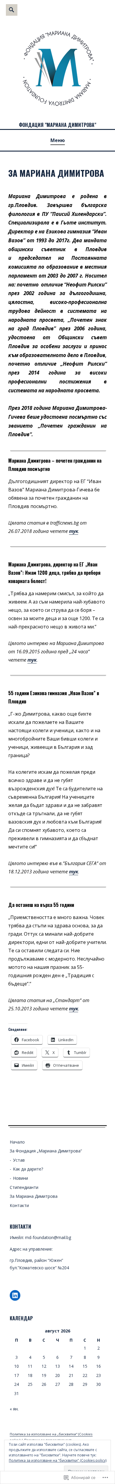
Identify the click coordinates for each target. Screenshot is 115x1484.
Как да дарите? (28, 1169)
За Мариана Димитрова (34, 1196)
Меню (57, 140)
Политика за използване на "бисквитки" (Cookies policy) (57, 1460)
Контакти (19, 1205)
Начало (17, 1142)
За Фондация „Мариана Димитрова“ (46, 1151)
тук (73, 531)
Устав (19, 1160)
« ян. (14, 1409)
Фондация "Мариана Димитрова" (57, 124)
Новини (20, 1178)
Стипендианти (24, 1187)
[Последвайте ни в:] (15, 1295)
